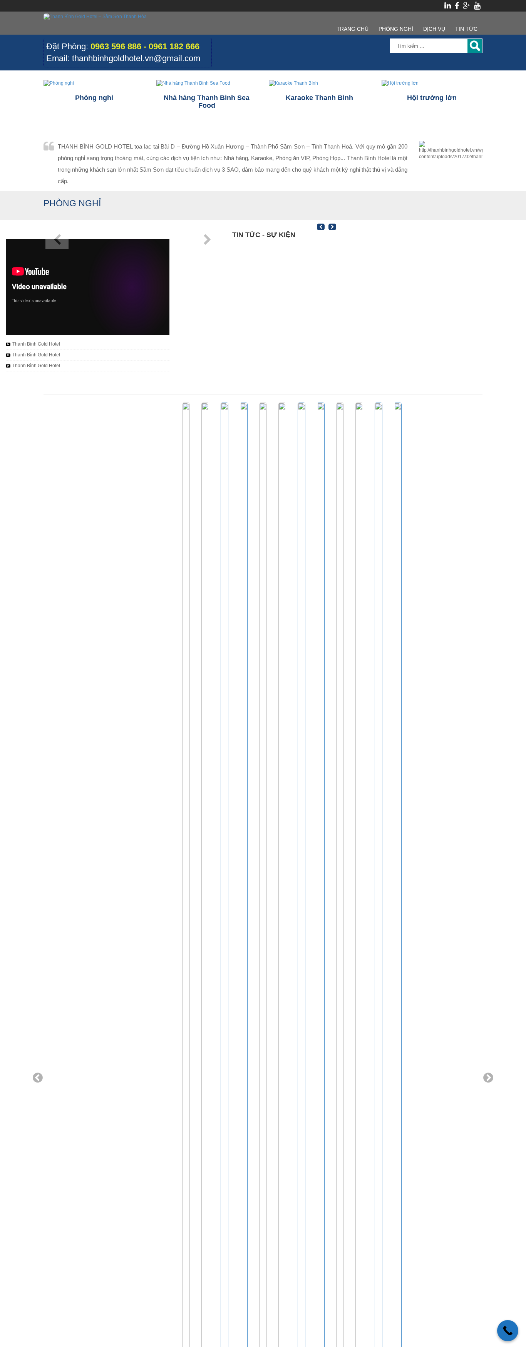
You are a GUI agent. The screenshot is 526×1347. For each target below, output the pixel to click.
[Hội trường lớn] (432, 83)
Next (488, 1078)
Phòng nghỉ (72, 203)
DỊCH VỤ (434, 29)
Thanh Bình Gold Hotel (36, 344)
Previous (38, 1078)
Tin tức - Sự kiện (263, 235)
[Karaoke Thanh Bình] (319, 83)
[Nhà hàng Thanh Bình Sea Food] (207, 83)
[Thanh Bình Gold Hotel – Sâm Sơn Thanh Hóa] (95, 16)
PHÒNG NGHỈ (396, 29)
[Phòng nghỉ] (94, 83)
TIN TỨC (466, 29)
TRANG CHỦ (353, 29)
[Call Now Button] (507, 1330)
